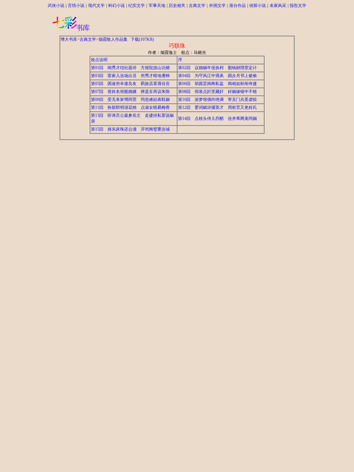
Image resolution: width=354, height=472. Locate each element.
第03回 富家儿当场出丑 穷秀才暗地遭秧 (130, 75)
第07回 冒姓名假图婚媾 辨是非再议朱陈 (130, 91)
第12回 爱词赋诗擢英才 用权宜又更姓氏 (217, 107)
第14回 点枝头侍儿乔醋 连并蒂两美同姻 (217, 118)
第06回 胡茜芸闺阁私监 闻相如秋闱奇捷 (217, 83)
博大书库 (68, 39)
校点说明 (99, 59)
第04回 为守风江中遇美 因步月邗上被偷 (217, 75)
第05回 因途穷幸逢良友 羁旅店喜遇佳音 (130, 83)
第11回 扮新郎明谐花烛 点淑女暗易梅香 (130, 107)
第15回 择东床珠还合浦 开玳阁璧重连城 (130, 129)
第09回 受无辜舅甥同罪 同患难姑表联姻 (130, 99)
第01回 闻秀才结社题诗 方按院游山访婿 (130, 67)
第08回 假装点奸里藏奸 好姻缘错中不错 (217, 91)
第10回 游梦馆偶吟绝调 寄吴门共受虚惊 (217, 99)
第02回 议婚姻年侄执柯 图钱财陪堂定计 (217, 67)
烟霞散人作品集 (113, 39)
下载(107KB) (142, 39)
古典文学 (88, 39)
